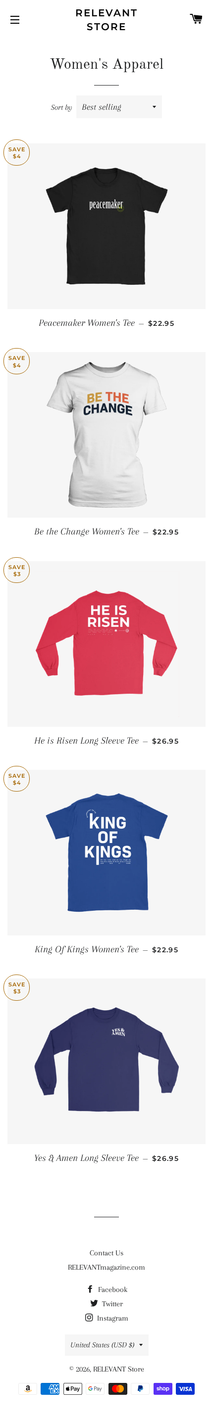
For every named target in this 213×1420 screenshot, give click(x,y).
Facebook (111, 1289)
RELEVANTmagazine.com (106, 1267)
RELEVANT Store (106, 20)
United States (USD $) (102, 1344)
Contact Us (106, 1252)
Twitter (111, 1303)
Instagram (111, 1318)
